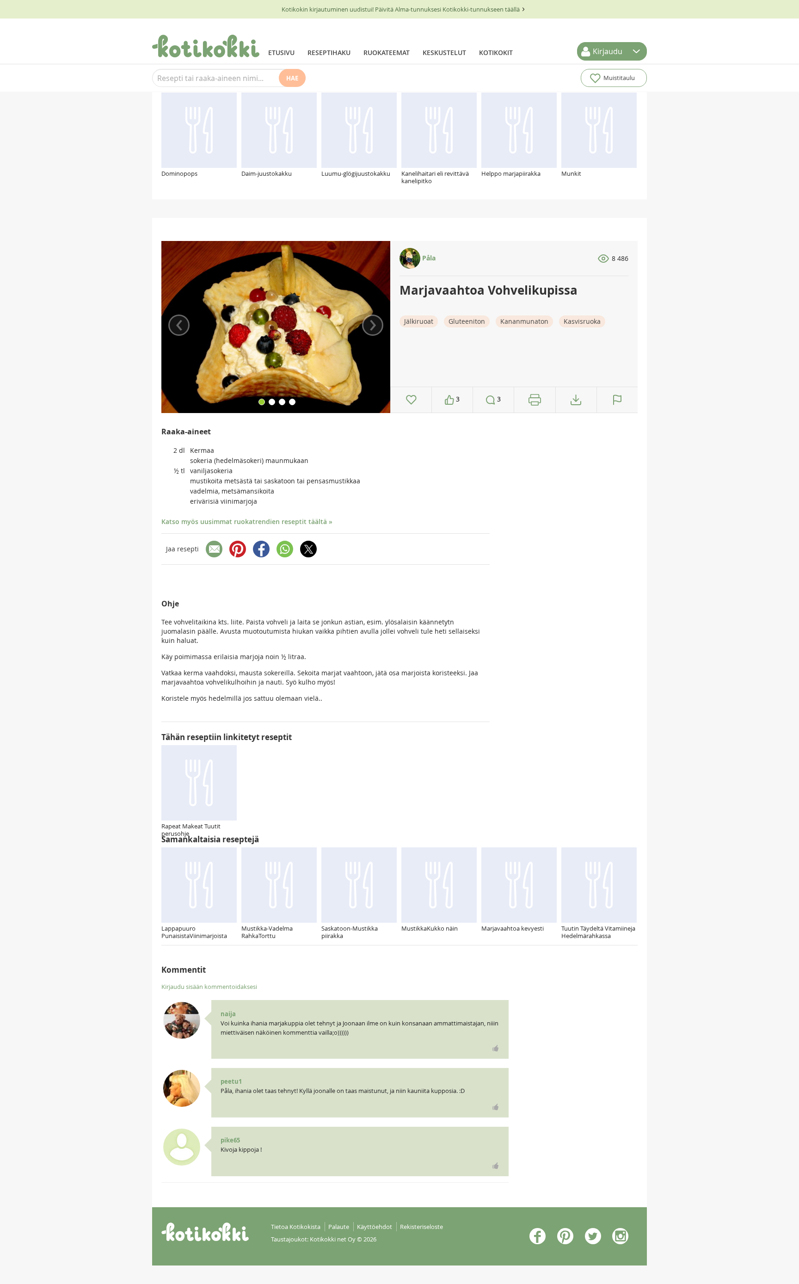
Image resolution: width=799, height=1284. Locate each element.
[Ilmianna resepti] (617, 400)
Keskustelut (444, 52)
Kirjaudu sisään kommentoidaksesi (209, 986)
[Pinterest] (237, 549)
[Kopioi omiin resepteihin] (576, 400)
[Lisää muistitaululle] (411, 400)
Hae (292, 78)
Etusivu (281, 52)
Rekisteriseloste (421, 1226)
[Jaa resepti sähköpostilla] (214, 549)
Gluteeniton (467, 321)
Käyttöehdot (374, 1226)
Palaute (338, 1226)
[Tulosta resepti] (535, 400)
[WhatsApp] (285, 549)
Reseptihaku (328, 52)
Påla (428, 257)
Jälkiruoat (418, 321)
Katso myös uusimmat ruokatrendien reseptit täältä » (246, 521)
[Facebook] (261, 549)
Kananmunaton (524, 321)
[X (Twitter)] (308, 549)
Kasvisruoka (582, 321)
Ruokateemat (386, 52)
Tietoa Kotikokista (295, 1226)
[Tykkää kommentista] (495, 1048)
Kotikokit (496, 52)
